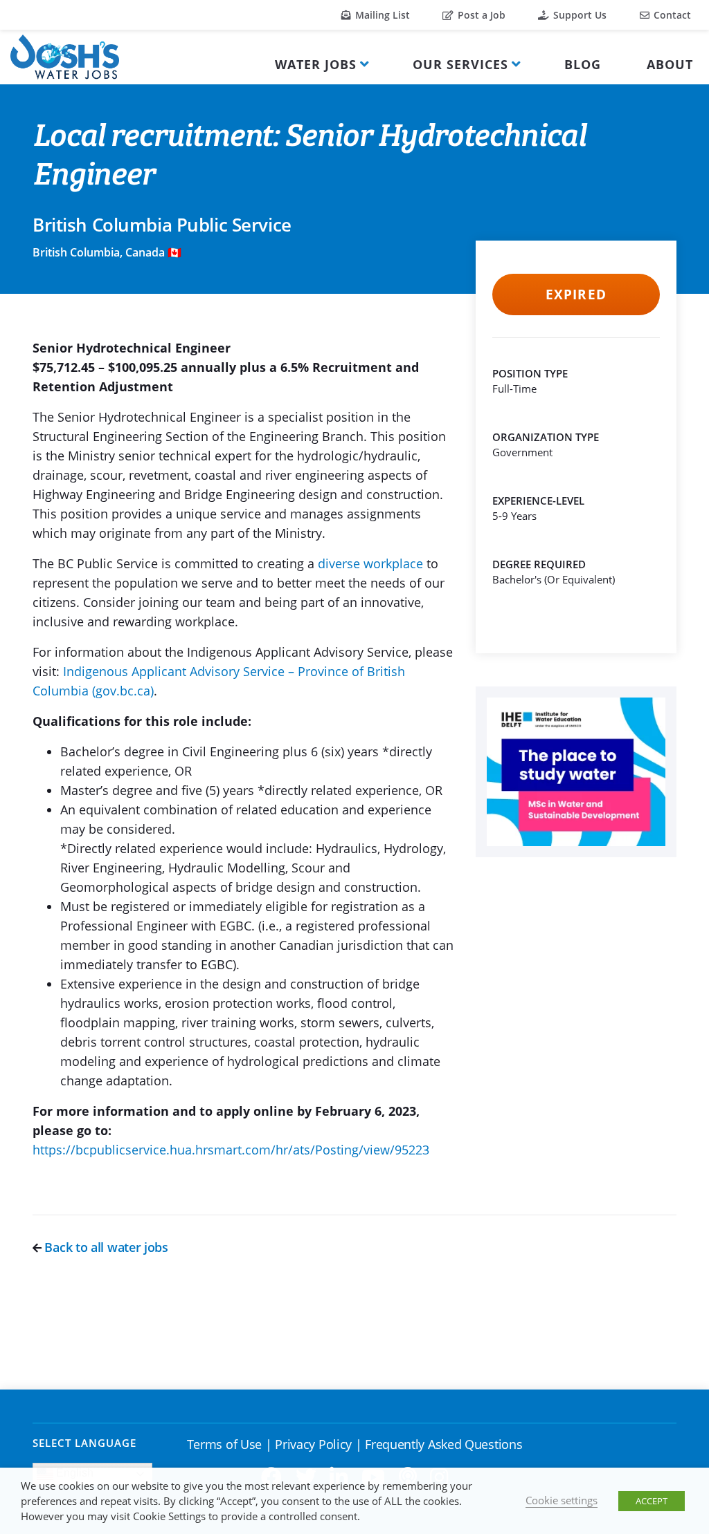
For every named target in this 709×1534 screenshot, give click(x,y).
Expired (576, 294)
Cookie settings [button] (562, 1500)
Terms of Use (224, 1444)
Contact (671, 14)
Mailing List (381, 14)
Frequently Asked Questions (443, 1444)
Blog (582, 64)
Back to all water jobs (105, 1247)
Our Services (460, 64)
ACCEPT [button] (651, 1501)
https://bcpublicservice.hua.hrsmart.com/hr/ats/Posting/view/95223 (231, 1149)
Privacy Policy (313, 1444)
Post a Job (480, 14)
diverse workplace (370, 563)
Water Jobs (316, 64)
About (670, 64)
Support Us (578, 14)
